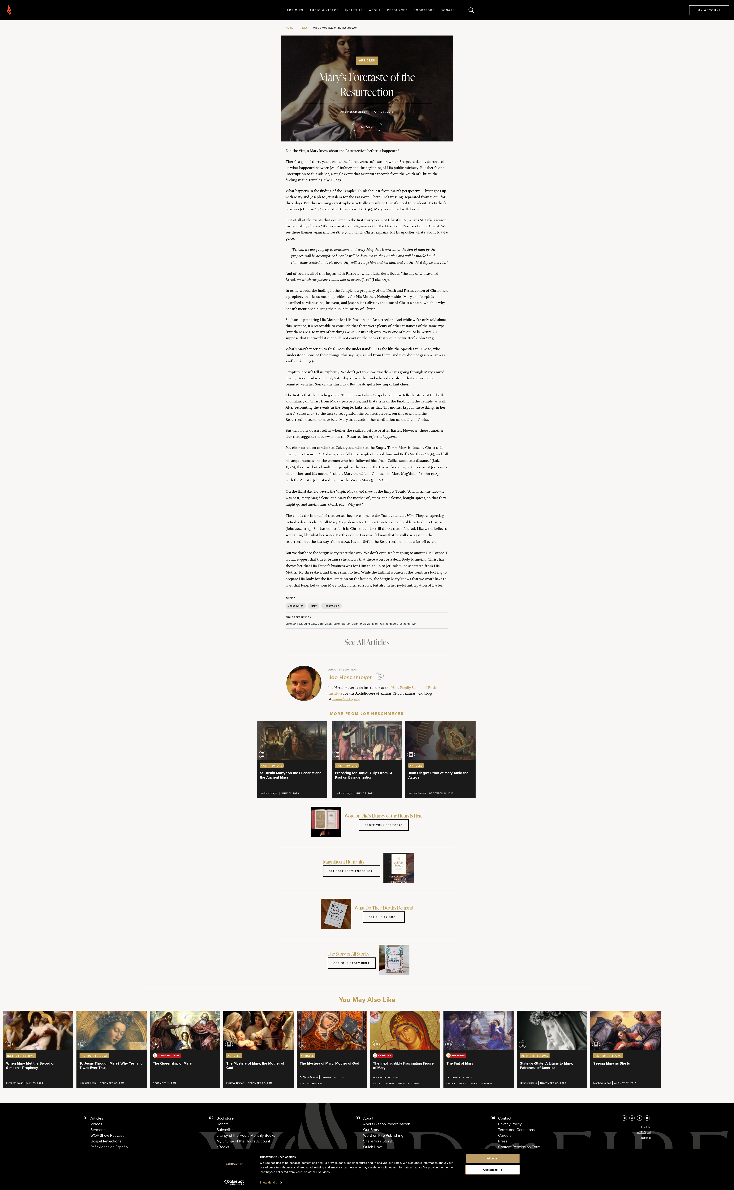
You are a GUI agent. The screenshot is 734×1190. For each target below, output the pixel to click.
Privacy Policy (510, 1124)
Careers (505, 1135)
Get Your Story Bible (351, 963)
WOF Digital (644, 1132)
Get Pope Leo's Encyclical (352, 871)
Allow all (492, 1158)
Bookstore (424, 10)
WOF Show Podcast (107, 1135)
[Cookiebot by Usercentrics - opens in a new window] (234, 1182)
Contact (504, 1118)
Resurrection (331, 606)
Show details (268, 1182)
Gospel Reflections (105, 1141)
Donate (448, 10)
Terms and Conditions (516, 1130)
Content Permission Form (519, 1147)
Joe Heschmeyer (354, 112)
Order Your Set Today (384, 825)
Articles (295, 10)
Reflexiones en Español (109, 1147)
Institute (354, 10)
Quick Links (372, 1147)
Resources (397, 10)
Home (289, 28)
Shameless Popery (346, 699)
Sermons (97, 1130)
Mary (314, 606)
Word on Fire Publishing (383, 1135)
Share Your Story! (377, 1141)
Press (502, 1141)
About (375, 10)
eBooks (223, 1147)
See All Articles (367, 642)
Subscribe (225, 1130)
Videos (96, 1124)
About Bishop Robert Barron (386, 1124)
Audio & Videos (324, 10)
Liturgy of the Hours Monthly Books (246, 1135)
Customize (490, 1169)
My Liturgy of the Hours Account (243, 1141)
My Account (709, 10)
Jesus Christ (295, 606)
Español (646, 1138)
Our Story (371, 1130)
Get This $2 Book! (384, 917)
